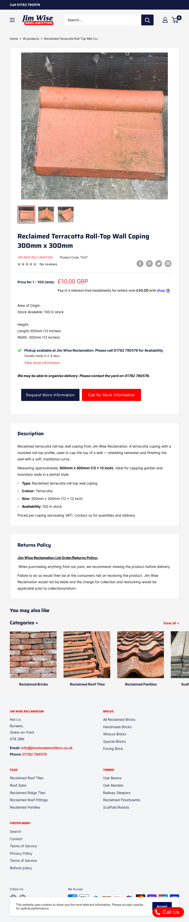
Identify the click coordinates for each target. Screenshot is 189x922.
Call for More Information (111, 395)
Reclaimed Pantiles (25, 807)
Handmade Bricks (117, 727)
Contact (16, 839)
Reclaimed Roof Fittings (29, 800)
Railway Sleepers (116, 793)
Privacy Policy (21, 853)
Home (14, 38)
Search (15, 831)
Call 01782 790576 (25, 5)
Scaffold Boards (116, 807)
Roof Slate (18, 785)
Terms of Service (23, 846)
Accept (162, 906)
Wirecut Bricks (114, 734)
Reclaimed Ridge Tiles (27, 793)
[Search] (147, 20)
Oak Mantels (113, 785)
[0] (175, 20)
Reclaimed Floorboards (121, 800)
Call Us (170, 912)
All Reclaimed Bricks (119, 719)
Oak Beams (112, 778)
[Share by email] (168, 263)
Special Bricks (114, 741)
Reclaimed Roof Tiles (26, 778)
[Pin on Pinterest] (149, 263)
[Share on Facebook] (140, 263)
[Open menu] (12, 20)
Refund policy (21, 868)
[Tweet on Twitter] (158, 263)
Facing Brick (113, 748)
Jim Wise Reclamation (35, 257)
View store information (42, 363)
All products (31, 38)
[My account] (165, 20)
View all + (171, 623)
